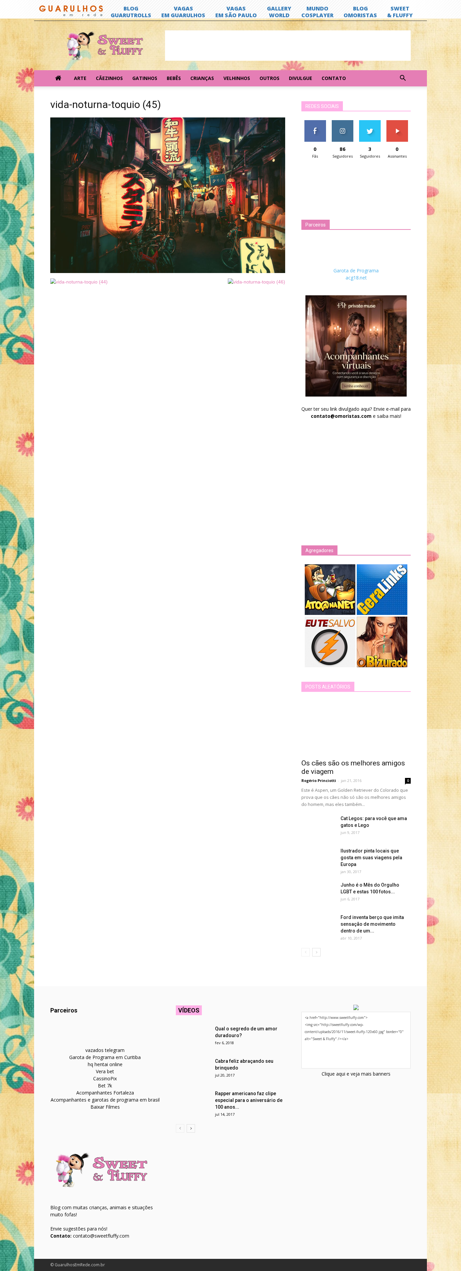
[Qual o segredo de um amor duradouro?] (193, 1037)
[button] (403, 78)
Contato (334, 78)
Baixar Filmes (105, 1107)
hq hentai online (105, 1064)
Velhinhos (236, 78)
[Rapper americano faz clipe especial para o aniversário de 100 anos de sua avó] (193, 1102)
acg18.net (356, 277)
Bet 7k (105, 1085)
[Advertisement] (288, 45)
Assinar (397, 122)
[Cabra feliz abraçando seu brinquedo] (193, 1069)
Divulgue (300, 78)
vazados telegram (105, 1050)
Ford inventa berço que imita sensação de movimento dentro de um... (372, 924)
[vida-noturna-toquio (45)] (167, 271)
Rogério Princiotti (318, 780)
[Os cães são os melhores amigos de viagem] (356, 728)
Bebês (174, 78)
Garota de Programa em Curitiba (105, 1057)
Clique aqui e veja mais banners (356, 1074)
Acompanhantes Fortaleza (105, 1092)
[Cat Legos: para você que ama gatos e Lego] (318, 827)
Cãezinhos (109, 78)
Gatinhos (144, 78)
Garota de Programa (356, 270)
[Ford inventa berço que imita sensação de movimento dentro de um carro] (318, 926)
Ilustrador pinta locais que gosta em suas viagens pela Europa (371, 857)
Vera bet (105, 1071)
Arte (80, 78)
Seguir (342, 122)
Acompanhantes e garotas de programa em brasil (105, 1100)
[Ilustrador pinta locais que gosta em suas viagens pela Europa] (318, 859)
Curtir (315, 122)
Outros (269, 78)
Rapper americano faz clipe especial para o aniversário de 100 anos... (248, 1100)
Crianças (202, 78)
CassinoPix (105, 1078)
